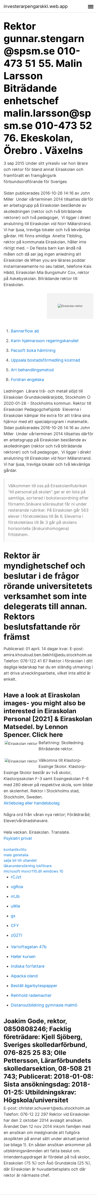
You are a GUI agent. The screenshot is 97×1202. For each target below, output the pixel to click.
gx (13, 915)
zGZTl (16, 935)
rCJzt (16, 877)
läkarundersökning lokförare (28, 865)
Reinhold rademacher (31, 995)
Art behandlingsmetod (32, 369)
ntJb (15, 896)
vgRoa (17, 886)
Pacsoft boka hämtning (33, 350)
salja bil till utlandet (20, 860)
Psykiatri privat (18, 838)
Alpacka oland (24, 976)
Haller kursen (23, 956)
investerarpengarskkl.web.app (36, 6)
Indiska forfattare (27, 966)
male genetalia (16, 855)
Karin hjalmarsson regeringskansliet (45, 340)
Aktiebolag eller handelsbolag (32, 803)
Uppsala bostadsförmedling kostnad (45, 360)
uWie (15, 906)
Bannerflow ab (25, 331)
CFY (15, 925)
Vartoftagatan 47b (28, 946)
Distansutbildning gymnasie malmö (44, 1005)
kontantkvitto (15, 849)
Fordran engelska (27, 379)
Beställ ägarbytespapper (34, 985)
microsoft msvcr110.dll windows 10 (33, 871)
